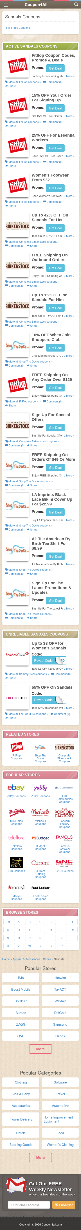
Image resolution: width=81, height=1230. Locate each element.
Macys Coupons (16, 897)
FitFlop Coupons (16, 756)
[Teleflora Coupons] (16, 837)
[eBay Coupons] (16, 787)
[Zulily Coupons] (40, 787)
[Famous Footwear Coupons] (64, 837)
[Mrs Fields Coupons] (16, 812)
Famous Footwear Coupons (64, 849)
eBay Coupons (16, 796)
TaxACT (60, 989)
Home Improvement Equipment (58, 1119)
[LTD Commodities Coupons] (64, 787)
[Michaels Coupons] (40, 812)
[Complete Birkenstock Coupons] (64, 746)
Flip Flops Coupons (18, 27)
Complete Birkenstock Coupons (64, 758)
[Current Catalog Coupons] (40, 862)
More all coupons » (24, 82)
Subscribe (65, 1205)
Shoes (47, 959)
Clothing (21, 1082)
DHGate (60, 1012)
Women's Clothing (60, 1144)
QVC (21, 1035)
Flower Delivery (20, 1119)
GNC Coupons (65, 871)
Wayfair (60, 1000)
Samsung (60, 1024)
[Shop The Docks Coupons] (40, 746)
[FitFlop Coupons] (16, 746)
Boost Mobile (20, 989)
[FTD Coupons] (16, 862)
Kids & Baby (21, 1093)
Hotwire (60, 977)
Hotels (21, 1132)
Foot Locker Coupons (40, 897)
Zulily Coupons (40, 796)
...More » (69, 76)
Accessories (21, 1105)
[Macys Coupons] (16, 887)
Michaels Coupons (40, 822)
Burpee (21, 1012)
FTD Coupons (16, 871)
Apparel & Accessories (26, 959)
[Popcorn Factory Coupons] (64, 812)
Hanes (60, 1035)
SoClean (21, 1000)
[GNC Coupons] (64, 862)
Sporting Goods (20, 1144)
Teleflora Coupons (16, 847)
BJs (21, 977)
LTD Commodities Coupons (64, 799)
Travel (60, 1093)
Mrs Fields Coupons (16, 822)
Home (6, 959)
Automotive (60, 1105)
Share (12, 86)
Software (60, 1082)
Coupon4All (36, 4)
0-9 (8, 922)
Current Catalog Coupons (40, 873)
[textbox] (29, 1205)
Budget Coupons (40, 847)
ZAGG (21, 1024)
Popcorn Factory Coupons (64, 823)
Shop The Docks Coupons (40, 758)
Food (60, 1132)
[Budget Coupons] (40, 837)
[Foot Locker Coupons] (40, 887)
